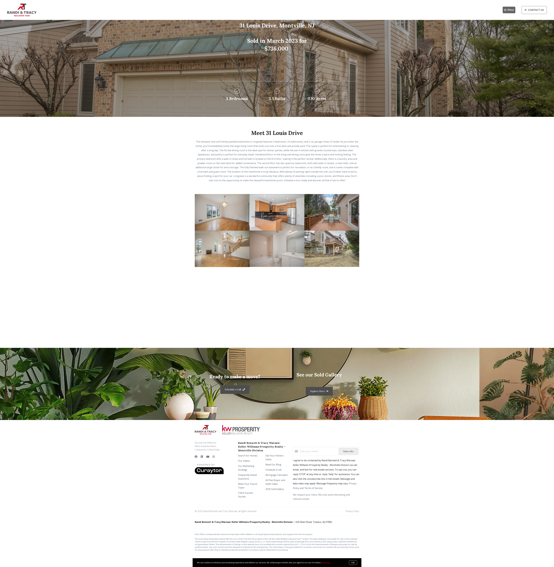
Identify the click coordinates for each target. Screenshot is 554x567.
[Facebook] (196, 456)
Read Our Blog (273, 464)
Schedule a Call (273, 469)
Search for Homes (248, 455)
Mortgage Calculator (276, 475)
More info (326, 562)
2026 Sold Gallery (274, 489)
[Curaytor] (209, 473)
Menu (511, 10)
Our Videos (244, 460)
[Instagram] (214, 456)
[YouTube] (207, 456)
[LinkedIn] (202, 456)
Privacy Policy (352, 511)
